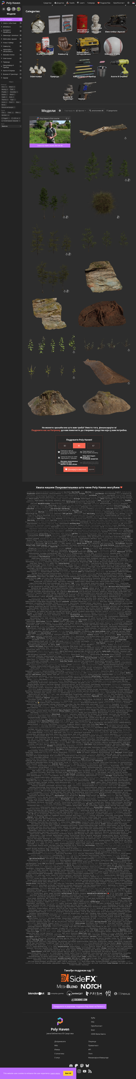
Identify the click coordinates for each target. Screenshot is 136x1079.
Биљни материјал (8, 107)
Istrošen (5, 115)
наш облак (72, 464)
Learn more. (55, 1073)
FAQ (92, 1022)
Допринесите (60, 1041)
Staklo (4, 97)
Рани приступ (87, 451)
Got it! (68, 1073)
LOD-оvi (16, 118)
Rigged (6, 118)
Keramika (14, 92)
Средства (47, 3)
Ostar (10, 112)
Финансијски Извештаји (98, 1057)
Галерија (91, 3)
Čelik (12, 89)
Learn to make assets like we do (50, 145)
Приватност (93, 1045)
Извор (57, 1049)
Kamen (5, 94)
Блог (93, 1030)
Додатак (60, 3)
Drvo (4, 87)
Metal (12, 87)
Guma (4, 102)
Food (11, 102)
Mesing (5, 89)
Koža (11, 97)
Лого (90, 1053)
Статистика (59, 1053)
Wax (18, 102)
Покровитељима (66, 487)
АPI (89, 1049)
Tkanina (5, 100)
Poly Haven (13, 3)
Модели (48, 110)
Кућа (93, 1018)
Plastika (5, 92)
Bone (4, 105)
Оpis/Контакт (119, 3)
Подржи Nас (105, 3)
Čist (4, 112)
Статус (57, 1057)
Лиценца (92, 1041)
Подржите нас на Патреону (45, 430)
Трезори (73, 458)
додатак (94, 459)
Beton (12, 94)
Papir (12, 100)
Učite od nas (87, 462)
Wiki (56, 1045)
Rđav (18, 112)
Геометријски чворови (11, 121)
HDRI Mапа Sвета (98, 1034)
